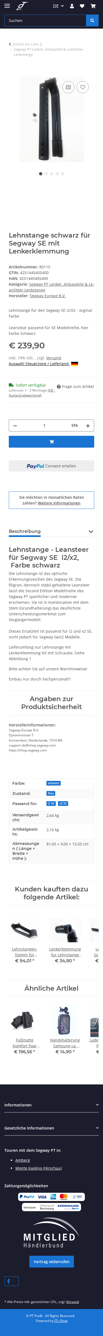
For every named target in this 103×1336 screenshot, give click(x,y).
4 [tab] (57, 173)
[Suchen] (92, 20)
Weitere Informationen (59, 503)
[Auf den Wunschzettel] (83, 87)
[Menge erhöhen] (88, 425)
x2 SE (63, 803)
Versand (53, 357)
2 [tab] (46, 173)
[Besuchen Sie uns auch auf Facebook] (11, 1281)
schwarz (53, 783)
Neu (51, 793)
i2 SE (51, 803)
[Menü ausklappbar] (7, 3)
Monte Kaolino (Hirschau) (38, 1168)
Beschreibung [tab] (25, 531)
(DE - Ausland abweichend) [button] (32, 393)
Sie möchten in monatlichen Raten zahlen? (51, 500)
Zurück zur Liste (25, 44)
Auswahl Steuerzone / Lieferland (39, 363)
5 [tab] (62, 173)
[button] (72, 6)
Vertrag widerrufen (51, 1261)
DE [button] (56, 6)
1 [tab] (40, 173)
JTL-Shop (61, 1320)
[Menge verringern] (15, 425)
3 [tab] (51, 173)
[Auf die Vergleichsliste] (68, 87)
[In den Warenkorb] (13, 74)
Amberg (22, 1160)
